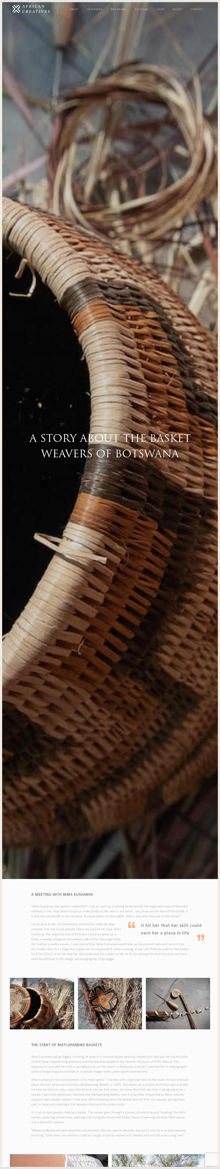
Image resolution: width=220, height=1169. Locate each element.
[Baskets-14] (178, 1003)
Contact (197, 9)
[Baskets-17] (42, 1003)
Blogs (177, 9)
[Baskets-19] (110, 1003)
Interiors (94, 9)
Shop (161, 9)
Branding (118, 9)
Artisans (141, 9)
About (74, 9)
